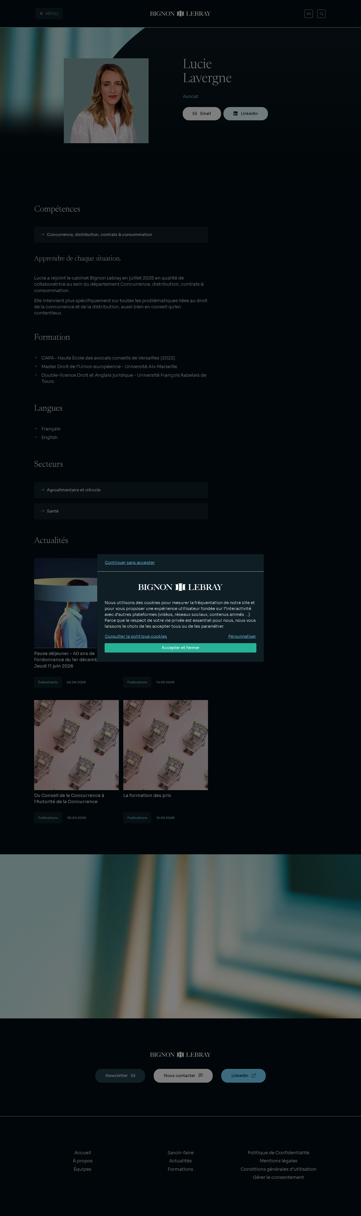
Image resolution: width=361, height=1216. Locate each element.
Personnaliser (242, 636)
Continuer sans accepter (130, 562)
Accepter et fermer (180, 647)
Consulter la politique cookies (136, 636)
